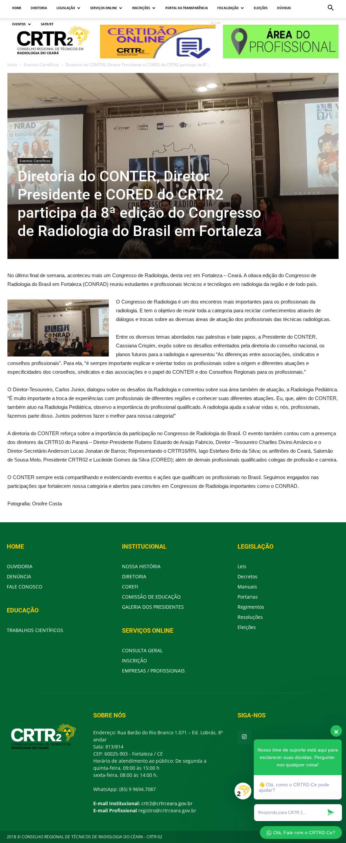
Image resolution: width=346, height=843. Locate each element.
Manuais (247, 586)
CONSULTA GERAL (142, 650)
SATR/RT (47, 24)
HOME (16, 8)
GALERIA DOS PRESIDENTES (153, 607)
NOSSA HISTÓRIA (141, 566)
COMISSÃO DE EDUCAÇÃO (151, 597)
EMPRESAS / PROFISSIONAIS (153, 670)
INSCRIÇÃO (134, 660)
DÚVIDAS (284, 8)
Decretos (247, 576)
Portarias (248, 597)
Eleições (247, 627)
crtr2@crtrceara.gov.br (167, 803)
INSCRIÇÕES (141, 8)
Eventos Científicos (41, 65)
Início (12, 65)
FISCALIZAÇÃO (228, 8)
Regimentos (251, 607)
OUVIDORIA (19, 566)
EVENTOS (19, 24)
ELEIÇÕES (261, 8)
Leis (242, 566)
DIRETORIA (39, 8)
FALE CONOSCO (24, 586)
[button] (330, 8)
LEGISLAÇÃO (65, 8)
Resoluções (250, 617)
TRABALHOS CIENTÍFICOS (35, 630)
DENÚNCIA (19, 576)
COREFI (130, 586)
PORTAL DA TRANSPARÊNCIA (186, 8)
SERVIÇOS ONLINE (103, 8)
